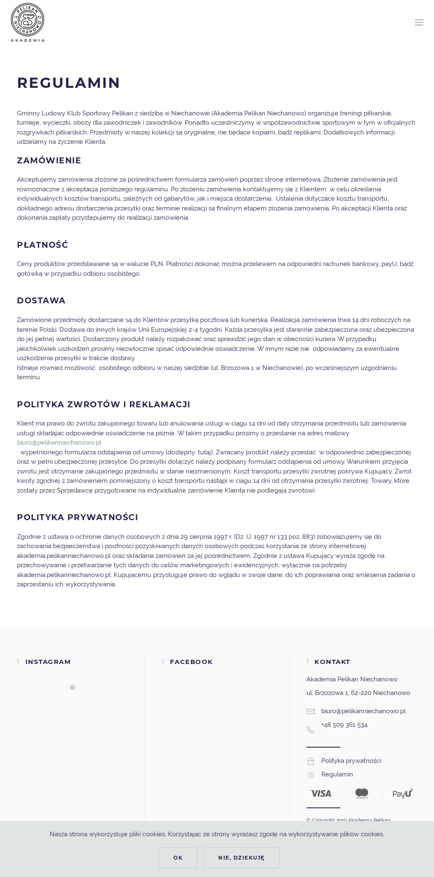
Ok (178, 858)
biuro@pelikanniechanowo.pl (59, 442)
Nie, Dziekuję (241, 858)
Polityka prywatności (351, 761)
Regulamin (337, 774)
